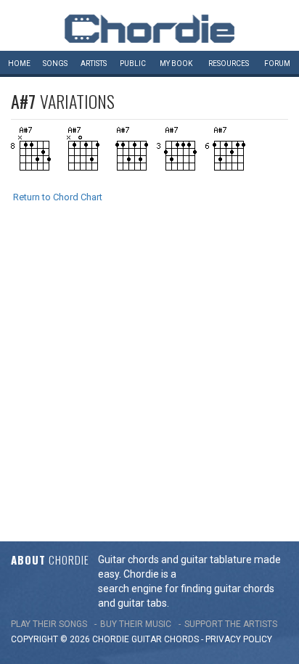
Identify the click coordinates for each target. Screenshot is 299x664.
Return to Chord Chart (57, 197)
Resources (228, 63)
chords (181, 639)
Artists (94, 63)
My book (176, 63)
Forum (277, 63)
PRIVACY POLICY (238, 639)
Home (19, 63)
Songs (55, 63)
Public (133, 63)
